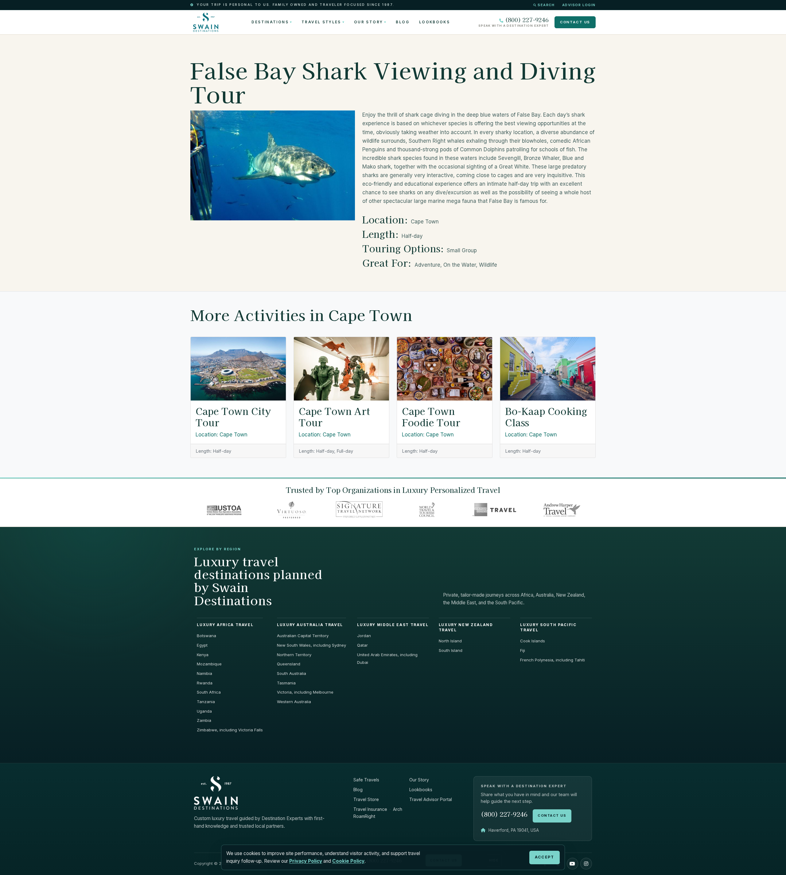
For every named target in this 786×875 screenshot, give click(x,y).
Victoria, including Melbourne (305, 692)
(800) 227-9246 (527, 20)
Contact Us (575, 22)
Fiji (522, 650)
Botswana (206, 635)
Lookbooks (434, 22)
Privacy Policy (305, 861)
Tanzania (206, 701)
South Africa (209, 692)
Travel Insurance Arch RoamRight (377, 813)
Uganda (204, 711)
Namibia (204, 673)
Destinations (269, 22)
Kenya (202, 654)
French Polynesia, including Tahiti (552, 659)
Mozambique (209, 663)
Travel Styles (321, 22)
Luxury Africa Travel (225, 625)
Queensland (288, 663)
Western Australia (294, 701)
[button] (572, 863)
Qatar (362, 645)
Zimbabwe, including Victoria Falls (230, 729)
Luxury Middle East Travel (392, 625)
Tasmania (286, 682)
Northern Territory (294, 654)
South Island (450, 650)
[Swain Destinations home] (216, 792)
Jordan (364, 635)
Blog (402, 22)
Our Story (368, 22)
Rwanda (204, 682)
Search (546, 5)
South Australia (291, 673)
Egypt (202, 645)
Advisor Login (579, 5)
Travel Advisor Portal (430, 799)
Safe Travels (366, 779)
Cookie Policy (348, 861)
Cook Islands (532, 640)
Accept (544, 857)
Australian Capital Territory (303, 635)
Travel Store (366, 799)
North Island (450, 640)
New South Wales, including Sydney (311, 645)
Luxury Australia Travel (310, 625)
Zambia (204, 720)
